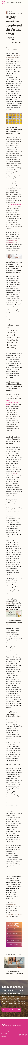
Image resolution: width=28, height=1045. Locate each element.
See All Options (14, 944)
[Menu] (25, 2)
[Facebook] (23, 1034)
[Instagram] (20, 1034)
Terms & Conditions (6, 1034)
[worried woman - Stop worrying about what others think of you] (14, 962)
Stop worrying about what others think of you (14, 972)
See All (20, 954)
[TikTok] (26, 1034)
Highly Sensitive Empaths (13, 2)
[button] (14, 929)
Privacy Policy (5, 1031)
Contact (3, 1036)
